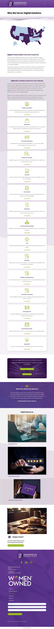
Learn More (27, 114)
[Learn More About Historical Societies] (27, 154)
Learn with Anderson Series (15, 500)
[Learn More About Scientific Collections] (27, 290)
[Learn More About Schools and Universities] (27, 222)
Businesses (27, 124)
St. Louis (9, 569)
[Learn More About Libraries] (27, 171)
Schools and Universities (27, 226)
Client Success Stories (14, 476)
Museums (27, 260)
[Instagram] (32, 562)
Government (27, 192)
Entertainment (27, 311)
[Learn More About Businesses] (27, 120)
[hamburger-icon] (45, 4)
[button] (8, 396)
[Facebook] (22, 562)
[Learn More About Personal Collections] (27, 137)
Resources (11, 596)
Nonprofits (27, 344)
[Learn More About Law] (27, 239)
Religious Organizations (27, 277)
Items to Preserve (13, 591)
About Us (11, 598)
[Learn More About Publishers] (27, 205)
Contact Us (11, 600)
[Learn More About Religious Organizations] (27, 273)
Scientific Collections (27, 294)
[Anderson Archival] (17, 4)
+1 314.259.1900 (11, 571)
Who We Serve (12, 593)
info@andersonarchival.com (14, 573)
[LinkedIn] (27, 562)
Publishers (27, 209)
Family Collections (27, 108)
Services (11, 589)
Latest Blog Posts (13, 444)
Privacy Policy (24, 621)
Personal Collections (27, 141)
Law (27, 243)
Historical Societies (27, 157)
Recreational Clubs (27, 328)
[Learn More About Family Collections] (27, 104)
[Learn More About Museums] (27, 256)
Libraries (27, 175)
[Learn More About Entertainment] (27, 307)
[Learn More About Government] (27, 188)
